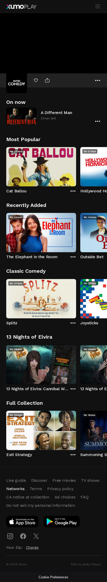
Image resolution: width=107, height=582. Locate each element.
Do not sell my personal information (40, 505)
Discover (39, 480)
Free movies (64, 480)
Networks (15, 488)
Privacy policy (60, 488)
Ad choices (65, 497)
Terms (36, 488)
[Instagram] (10, 536)
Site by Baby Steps (86, 564)
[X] (36, 536)
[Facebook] (23, 536)
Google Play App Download (62, 522)
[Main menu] (98, 6)
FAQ (84, 497)
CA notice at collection (27, 497)
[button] (53, 115)
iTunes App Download (22, 522)
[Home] (21, 7)
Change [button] (32, 547)
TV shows (90, 480)
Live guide (16, 480)
